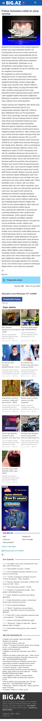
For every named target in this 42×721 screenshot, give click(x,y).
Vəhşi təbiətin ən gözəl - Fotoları (18, 569)
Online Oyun (7, 115)
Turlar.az (5, 303)
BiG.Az (4, 274)
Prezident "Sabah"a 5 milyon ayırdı (15, 689)
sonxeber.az (32, 708)
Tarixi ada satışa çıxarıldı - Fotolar (19, 587)
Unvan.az (6, 539)
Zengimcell (26, 536)
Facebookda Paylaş (11, 299)
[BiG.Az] (16, 3)
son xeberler (31, 706)
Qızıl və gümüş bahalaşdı (16, 605)
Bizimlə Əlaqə (7, 710)
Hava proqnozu (8, 542)
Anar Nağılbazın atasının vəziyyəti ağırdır (18, 675)
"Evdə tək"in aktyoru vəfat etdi (14, 643)
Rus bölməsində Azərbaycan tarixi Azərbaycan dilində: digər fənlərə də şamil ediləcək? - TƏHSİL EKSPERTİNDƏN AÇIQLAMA (20, 671)
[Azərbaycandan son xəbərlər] (13, 550)
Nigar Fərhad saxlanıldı (11, 649)
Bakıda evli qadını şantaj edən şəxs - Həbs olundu (21, 655)
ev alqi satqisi (11, 546)
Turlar (4, 546)
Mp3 (4, 536)
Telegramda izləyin (14, 280)
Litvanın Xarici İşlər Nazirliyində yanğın (21, 620)
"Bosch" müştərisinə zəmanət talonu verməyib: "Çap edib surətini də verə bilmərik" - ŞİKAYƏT (19, 610)
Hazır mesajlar (27, 539)
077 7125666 (31, 294)
